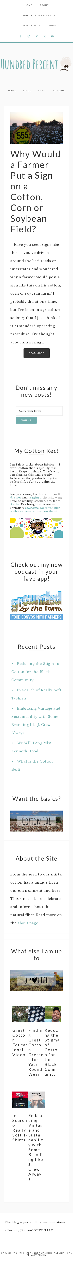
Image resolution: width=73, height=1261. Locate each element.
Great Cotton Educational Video (20, 1042)
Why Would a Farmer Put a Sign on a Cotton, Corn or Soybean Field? (35, 191)
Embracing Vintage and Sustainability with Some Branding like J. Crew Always (35, 1147)
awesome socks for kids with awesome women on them (35, 509)
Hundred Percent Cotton (36, 64)
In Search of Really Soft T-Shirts (20, 1127)
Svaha (14, 504)
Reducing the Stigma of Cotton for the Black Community (36, 672)
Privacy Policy (36, 1255)
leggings (35, 497)
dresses (15, 497)
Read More (36, 353)
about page (28, 923)
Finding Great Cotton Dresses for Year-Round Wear (36, 1052)
